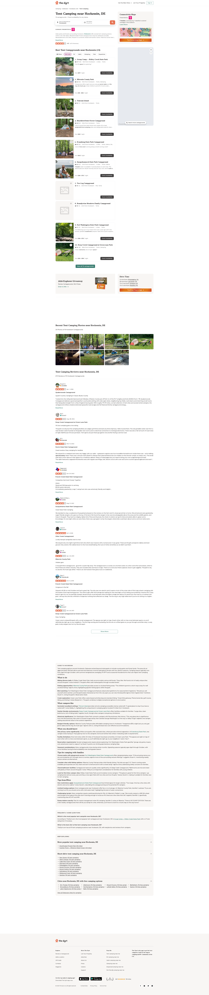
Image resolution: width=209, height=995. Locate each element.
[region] (135, 86)
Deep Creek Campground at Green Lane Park (71, 422)
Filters (60, 54)
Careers (83, 967)
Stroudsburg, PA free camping (70, 887)
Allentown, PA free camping (92, 885)
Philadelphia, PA (133, 279)
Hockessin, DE (73, 8)
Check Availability (107, 73)
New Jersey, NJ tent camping (69, 857)
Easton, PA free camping (138, 887)
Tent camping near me (113, 954)
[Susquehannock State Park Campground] (85, 169)
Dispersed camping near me (114, 967)
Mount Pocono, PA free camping (117, 885)
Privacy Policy (93, 985)
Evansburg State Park (138, 731)
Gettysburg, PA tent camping (69, 871)
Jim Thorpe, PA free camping (69, 885)
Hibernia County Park (63, 559)
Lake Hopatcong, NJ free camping (71, 889)
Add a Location (60, 957)
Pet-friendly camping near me (115, 970)
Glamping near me (111, 963)
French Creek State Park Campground (69, 477)
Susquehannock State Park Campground (87, 783)
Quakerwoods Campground (65, 392)
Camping (58, 8)
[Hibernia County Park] (85, 86)
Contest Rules (84, 985)
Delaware (65, 8)
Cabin (79, 54)
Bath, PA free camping (90, 889)
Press (82, 963)
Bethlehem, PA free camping (139, 885)
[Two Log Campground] (85, 190)
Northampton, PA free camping (93, 887)
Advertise (84, 957)
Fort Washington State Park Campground (99, 755)
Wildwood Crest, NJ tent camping (70, 873)
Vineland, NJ (134, 283)
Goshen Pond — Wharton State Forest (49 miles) (75, 848)
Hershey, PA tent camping (68, 875)
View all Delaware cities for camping (69, 893)
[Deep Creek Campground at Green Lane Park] (85, 252)
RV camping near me (112, 957)
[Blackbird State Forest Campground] (85, 128)
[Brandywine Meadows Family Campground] (85, 210)
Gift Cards (58, 960)
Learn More (124, 24)
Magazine (58, 967)
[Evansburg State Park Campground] (85, 149)
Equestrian (102, 54)
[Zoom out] (151, 52)
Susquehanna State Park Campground (69, 506)
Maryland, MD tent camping (68, 863)
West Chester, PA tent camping (69, 859)
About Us (83, 960)
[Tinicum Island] (85, 108)
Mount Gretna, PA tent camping (69, 869)
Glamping (87, 54)
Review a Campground (62, 954)
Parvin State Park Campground (66, 447)
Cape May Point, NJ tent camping (70, 861)
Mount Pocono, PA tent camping (70, 867)
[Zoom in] (151, 49)
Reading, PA (134, 285)
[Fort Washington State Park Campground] (85, 232)
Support (83, 970)
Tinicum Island (83, 706)
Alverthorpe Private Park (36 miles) (71, 846)
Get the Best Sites (124, 3)
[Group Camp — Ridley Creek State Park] (85, 66)
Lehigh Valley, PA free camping (117, 887)
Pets (94, 54)
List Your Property (139, 3)
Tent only (67, 54)
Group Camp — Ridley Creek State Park (127, 819)
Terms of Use (103, 985)
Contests (58, 963)
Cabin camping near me (113, 960)
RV (74, 54)
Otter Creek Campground (65, 536)
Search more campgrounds (136, 122)
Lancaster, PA (132, 281)
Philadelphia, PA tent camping (69, 865)
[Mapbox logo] (121, 124)
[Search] (112, 22)
